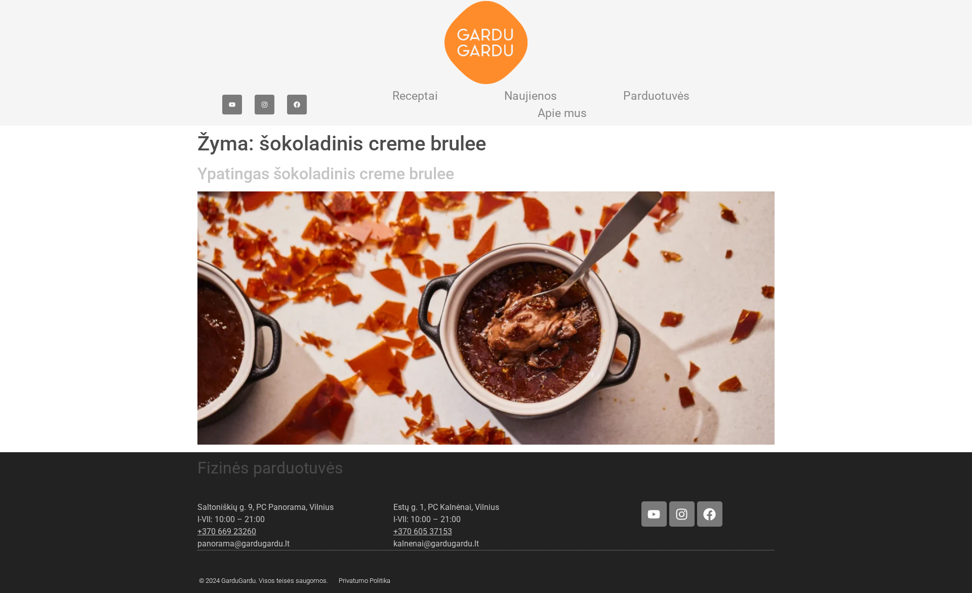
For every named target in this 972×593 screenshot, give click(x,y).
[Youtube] (232, 104)
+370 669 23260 (226, 531)
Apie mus (562, 113)
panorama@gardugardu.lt (243, 543)
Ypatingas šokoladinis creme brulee (325, 173)
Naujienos (530, 96)
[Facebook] (297, 104)
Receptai (415, 96)
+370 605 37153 (422, 531)
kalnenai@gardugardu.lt (436, 543)
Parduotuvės (656, 96)
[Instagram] (264, 104)
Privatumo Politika (364, 580)
